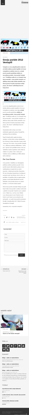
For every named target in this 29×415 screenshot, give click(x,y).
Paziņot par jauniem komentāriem (11, 255)
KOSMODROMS (23, 414)
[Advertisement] (14, 22)
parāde (13, 222)
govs (7, 222)
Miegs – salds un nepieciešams (10, 358)
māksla (10, 222)
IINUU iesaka (5, 57)
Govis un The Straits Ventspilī (11, 333)
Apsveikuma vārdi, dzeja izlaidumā (11, 388)
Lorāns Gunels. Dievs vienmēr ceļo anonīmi (13, 395)
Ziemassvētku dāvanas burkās (10, 401)
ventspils (17, 222)
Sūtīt (21, 255)
